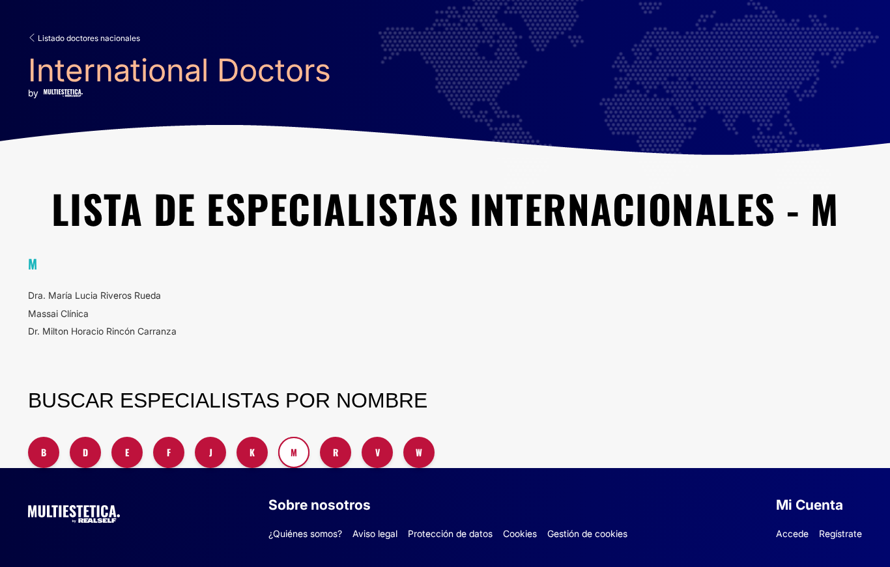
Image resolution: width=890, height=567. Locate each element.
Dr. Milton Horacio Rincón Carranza (102, 331)
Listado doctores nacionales (88, 38)
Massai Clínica (58, 313)
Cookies (520, 533)
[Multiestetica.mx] (74, 512)
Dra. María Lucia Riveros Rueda (94, 295)
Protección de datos (450, 533)
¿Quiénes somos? (305, 533)
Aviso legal (374, 533)
